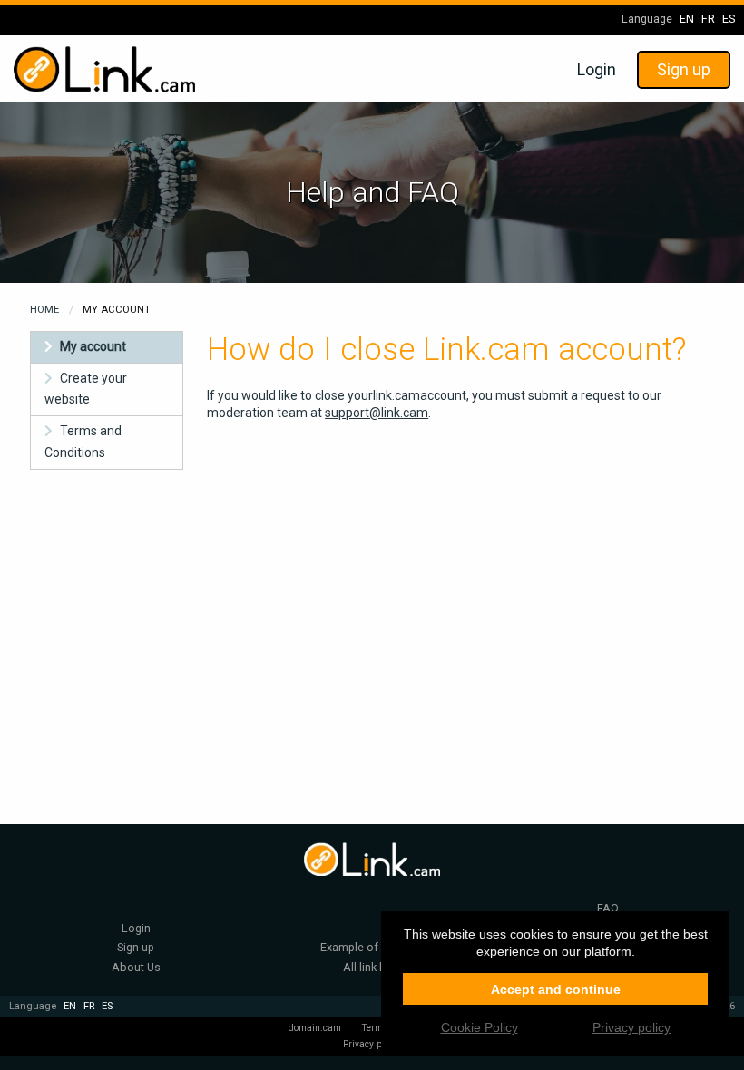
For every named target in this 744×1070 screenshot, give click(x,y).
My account (93, 346)
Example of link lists (371, 947)
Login (596, 69)
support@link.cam (376, 412)
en (687, 18)
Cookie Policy (479, 1027)
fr (708, 18)
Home (44, 310)
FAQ (608, 908)
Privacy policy (372, 1044)
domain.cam (315, 1028)
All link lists (372, 967)
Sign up (683, 69)
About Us (136, 967)
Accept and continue (556, 989)
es (728, 18)
